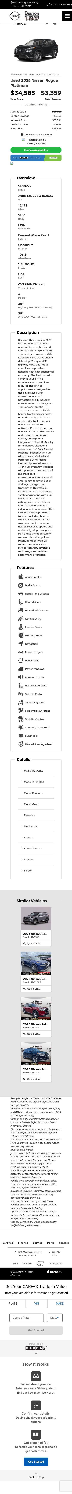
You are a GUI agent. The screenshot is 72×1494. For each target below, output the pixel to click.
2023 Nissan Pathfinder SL (42, 1024)
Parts (50, 1242)
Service (37, 1242)
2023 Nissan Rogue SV (39, 1069)
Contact (64, 1242)
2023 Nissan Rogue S (38, 934)
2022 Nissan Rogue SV (39, 979)
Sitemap (27, 1263)
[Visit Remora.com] (54, 1272)
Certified (8, 1242)
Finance (23, 1242)
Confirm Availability (36, 150)
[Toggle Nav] (67, 16)
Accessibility (55, 1263)
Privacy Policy (40, 1263)
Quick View (33, 943)
